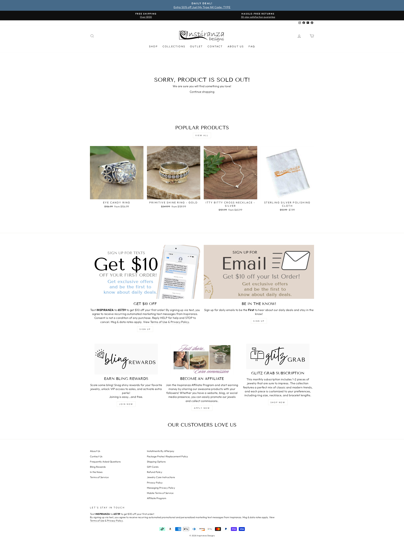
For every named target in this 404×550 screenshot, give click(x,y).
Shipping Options (156, 461)
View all (202, 135)
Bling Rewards (98, 466)
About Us (236, 46)
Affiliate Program (156, 498)
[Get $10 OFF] (145, 272)
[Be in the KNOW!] (259, 272)
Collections (174, 46)
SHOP (153, 46)
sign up (145, 329)
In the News (96, 472)
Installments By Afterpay (160, 451)
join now (126, 404)
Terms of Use (158, 322)
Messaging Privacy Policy (161, 487)
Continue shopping (202, 92)
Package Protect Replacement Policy (167, 456)
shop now (277, 402)
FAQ (252, 46)
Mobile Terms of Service (160, 492)
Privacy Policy (180, 322)
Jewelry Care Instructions (161, 477)
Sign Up (258, 321)
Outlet (196, 46)
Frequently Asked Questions (105, 461)
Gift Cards (153, 466)
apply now (202, 408)
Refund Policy (154, 472)
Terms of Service (99, 477)
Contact (215, 46)
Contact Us (96, 456)
